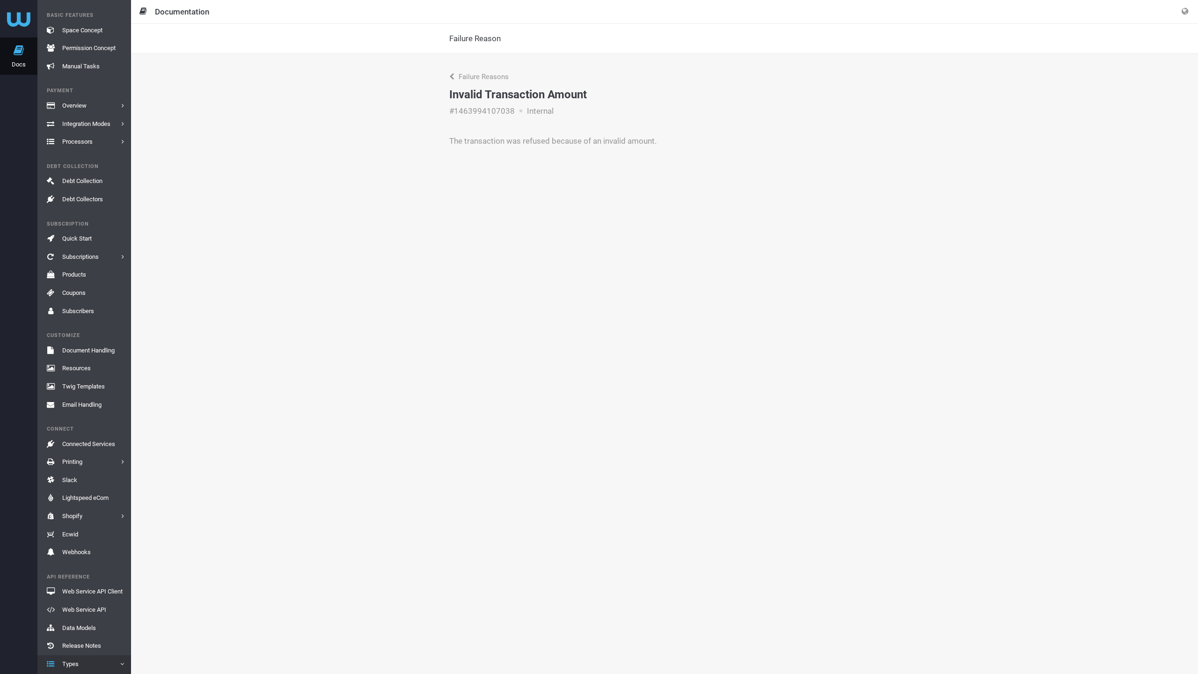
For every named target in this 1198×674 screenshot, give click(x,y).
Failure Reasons (483, 77)
